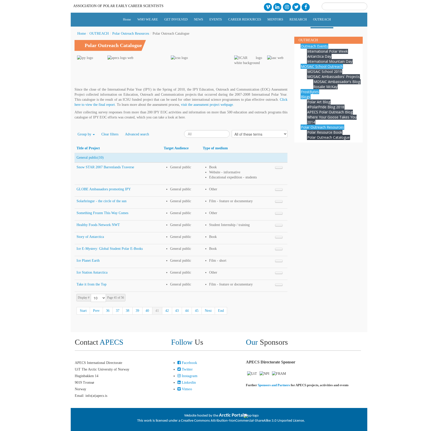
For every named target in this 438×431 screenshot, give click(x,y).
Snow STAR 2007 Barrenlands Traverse (105, 167)
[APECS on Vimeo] (267, 7)
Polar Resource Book (324, 132)
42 (167, 311)
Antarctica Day (319, 56)
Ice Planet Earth (88, 260)
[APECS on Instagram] (286, 7)
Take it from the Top (91, 284)
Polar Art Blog (318, 101)
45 (196, 311)
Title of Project (88, 148)
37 (117, 311)
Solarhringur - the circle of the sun (101, 201)
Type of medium (215, 148)
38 (127, 311)
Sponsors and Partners (274, 385)
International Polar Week (327, 51)
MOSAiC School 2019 (324, 71)
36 (108, 311)
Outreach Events (314, 46)
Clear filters (109, 134)
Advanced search (137, 134)
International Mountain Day (329, 61)
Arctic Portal (231, 415)
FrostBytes (310, 91)
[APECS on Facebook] (306, 7)
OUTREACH (99, 33)
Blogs (305, 96)
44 (187, 311)
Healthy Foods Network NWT (98, 225)
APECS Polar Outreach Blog (330, 112)
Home (81, 33)
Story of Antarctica (90, 237)
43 (177, 311)
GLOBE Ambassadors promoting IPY (104, 189)
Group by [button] (85, 134)
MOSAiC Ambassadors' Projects (333, 76)
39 (137, 311)
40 (147, 311)
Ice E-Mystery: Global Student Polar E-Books (110, 249)
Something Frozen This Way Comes (102, 213)
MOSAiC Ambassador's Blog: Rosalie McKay (337, 84)
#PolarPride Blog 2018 (325, 107)
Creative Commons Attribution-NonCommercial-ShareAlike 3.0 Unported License (242, 421)
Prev (96, 311)
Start (83, 311)
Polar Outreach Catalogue (328, 137)
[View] (279, 167)
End (221, 311)
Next (208, 311)
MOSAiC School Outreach (322, 66)
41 (157, 311)
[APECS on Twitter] (296, 7)
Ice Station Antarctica (92, 272)
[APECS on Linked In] (277, 7)
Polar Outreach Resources (130, 33)
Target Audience (176, 148)
